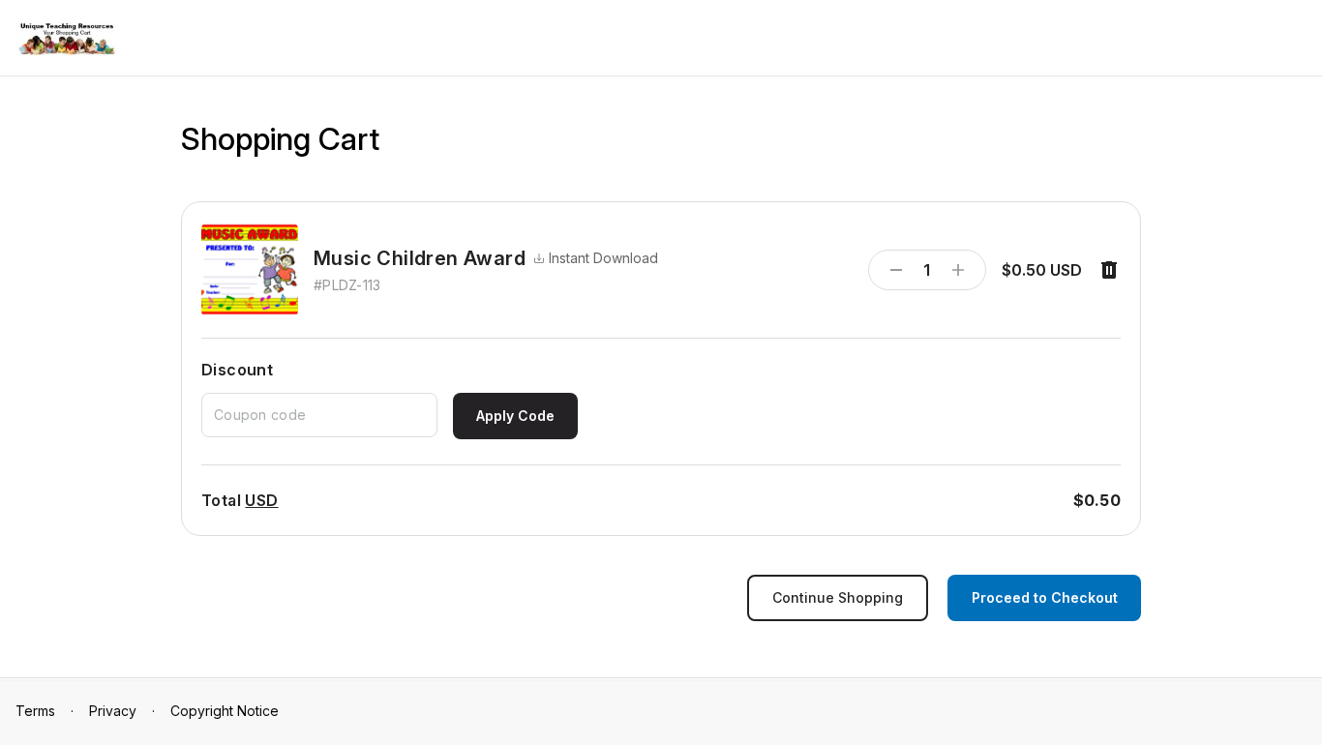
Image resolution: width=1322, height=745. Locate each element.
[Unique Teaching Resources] (66, 39)
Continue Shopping (837, 597)
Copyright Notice (224, 710)
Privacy (112, 710)
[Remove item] (1109, 270)
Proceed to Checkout (1045, 597)
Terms (35, 710)
